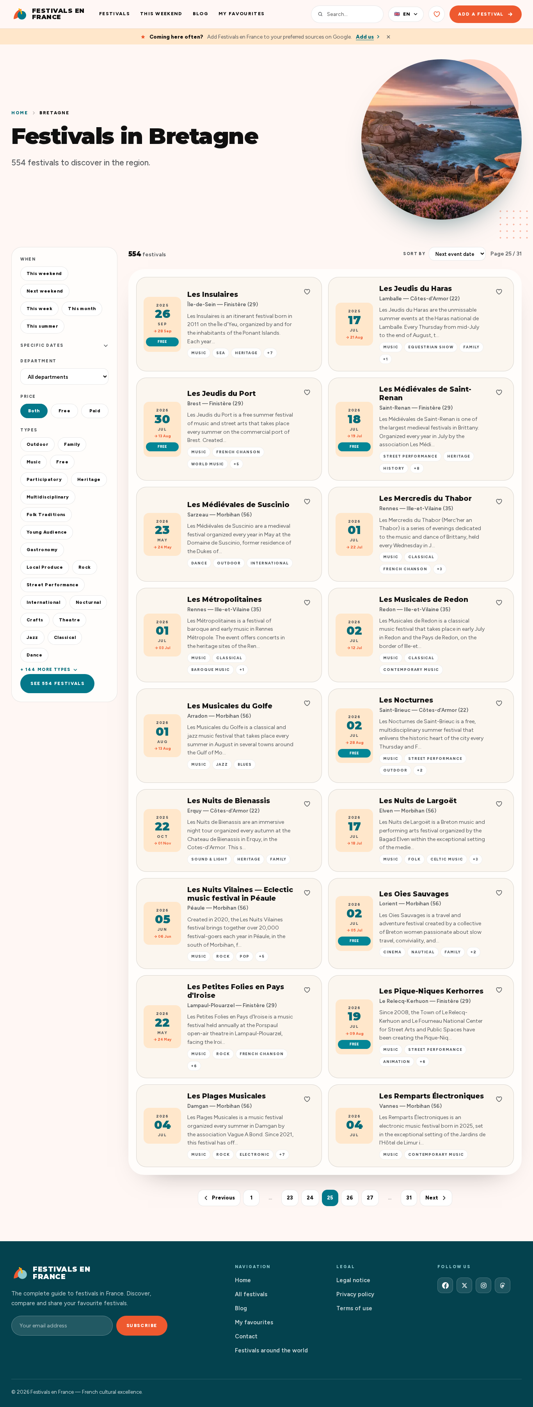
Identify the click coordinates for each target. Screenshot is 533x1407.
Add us (365, 37)
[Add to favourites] (307, 291)
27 (370, 1198)
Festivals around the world (271, 1350)
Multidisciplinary (48, 497)
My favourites (242, 13)
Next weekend (45, 291)
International (43, 602)
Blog (200, 13)
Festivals (114, 13)
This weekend (161, 13)
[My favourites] (436, 14)
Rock (84, 567)
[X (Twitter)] (464, 1285)
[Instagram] (483, 1285)
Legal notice (353, 1280)
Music (34, 462)
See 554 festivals (57, 683)
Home (19, 112)
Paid (95, 410)
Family (72, 444)
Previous (223, 1198)
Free (65, 410)
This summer (42, 326)
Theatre (69, 620)
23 (290, 1198)
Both (34, 410)
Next (431, 1198)
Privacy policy (355, 1294)
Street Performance (52, 584)
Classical (65, 637)
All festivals (251, 1294)
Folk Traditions (46, 514)
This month (82, 308)
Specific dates (42, 345)
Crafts (35, 620)
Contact (246, 1336)
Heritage (89, 479)
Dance (34, 655)
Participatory (44, 479)
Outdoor (37, 444)
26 (349, 1198)
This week (39, 308)
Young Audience (47, 532)
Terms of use (354, 1308)
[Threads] (502, 1285)
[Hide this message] (388, 37)
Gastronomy (42, 549)
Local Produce (45, 567)
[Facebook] (445, 1285)
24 (310, 1198)
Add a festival (481, 14)
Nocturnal (88, 602)
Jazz (32, 637)
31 (409, 1198)
